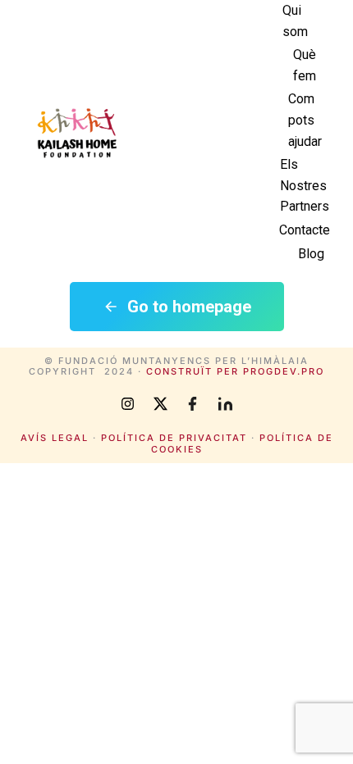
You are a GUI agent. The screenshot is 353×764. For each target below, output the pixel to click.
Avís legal (55, 437)
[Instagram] (127, 403)
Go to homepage (189, 306)
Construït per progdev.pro (235, 371)
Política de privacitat (174, 437)
